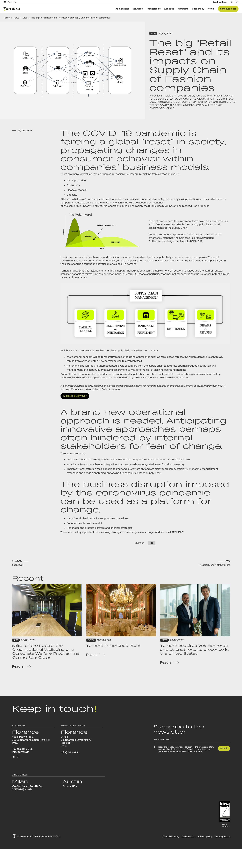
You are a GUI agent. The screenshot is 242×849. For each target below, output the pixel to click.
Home (7, 17)
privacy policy (173, 747)
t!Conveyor (17, 565)
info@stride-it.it (70, 752)
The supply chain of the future (214, 565)
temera (12, 8)
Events (91, 640)
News (16, 17)
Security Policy (222, 836)
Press (164, 640)
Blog (25, 17)
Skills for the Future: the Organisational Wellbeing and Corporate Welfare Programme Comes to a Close (46, 651)
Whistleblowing (171, 836)
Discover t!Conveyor (75, 395)
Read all (18, 666)
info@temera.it (20, 751)
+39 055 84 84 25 (22, 748)
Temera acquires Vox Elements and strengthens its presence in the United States (194, 649)
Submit (224, 748)
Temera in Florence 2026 (113, 646)
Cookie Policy (189, 836)
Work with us (217, 4)
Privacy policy (205, 836)
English (13, 4)
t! (14, 836)
